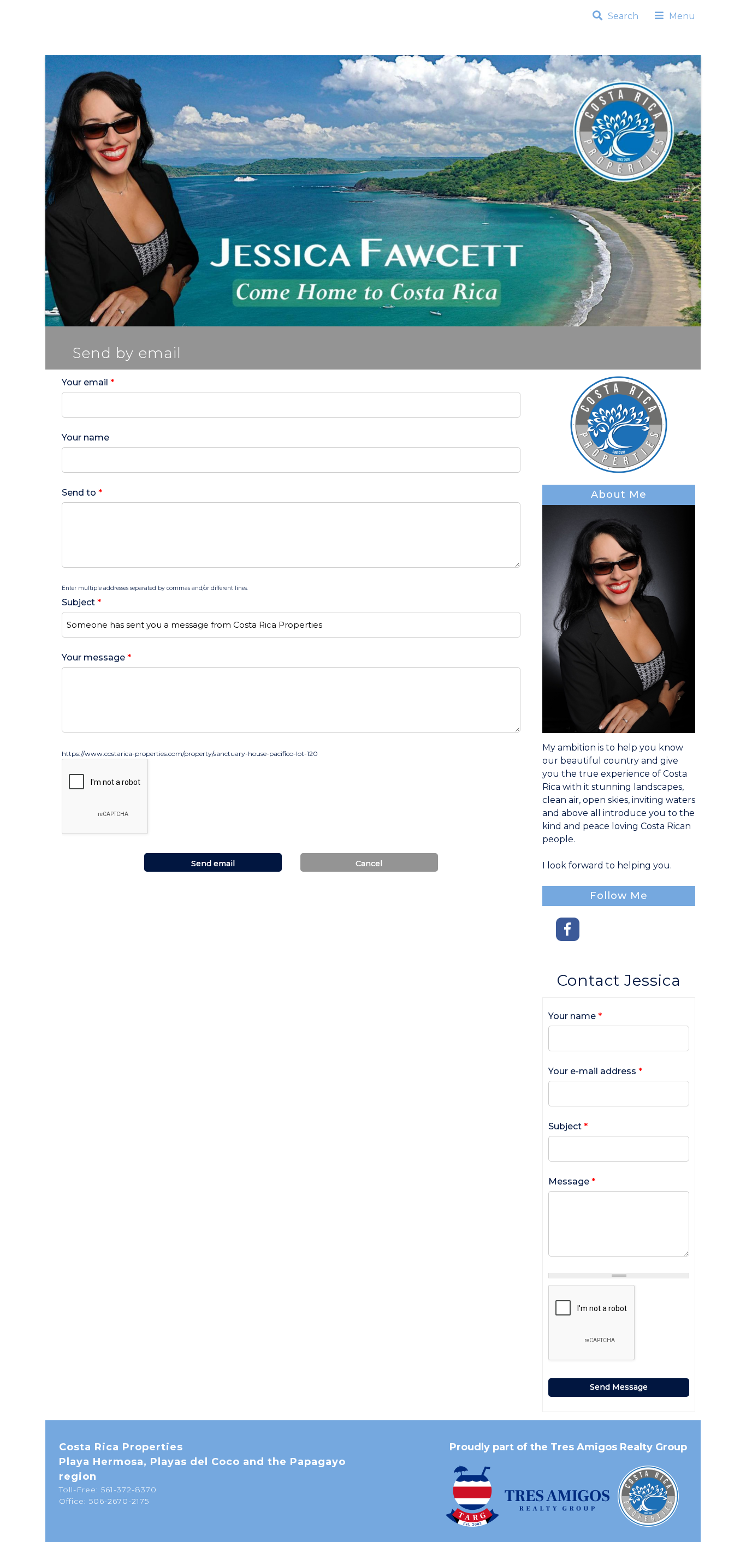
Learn (419, 46)
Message (571, 1181)
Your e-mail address (595, 1071)
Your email (88, 382)
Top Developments (333, 46)
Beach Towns (228, 46)
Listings (151, 46)
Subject (81, 602)
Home (98, 46)
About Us (480, 46)
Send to (82, 492)
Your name (85, 437)
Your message (96, 657)
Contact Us (556, 46)
